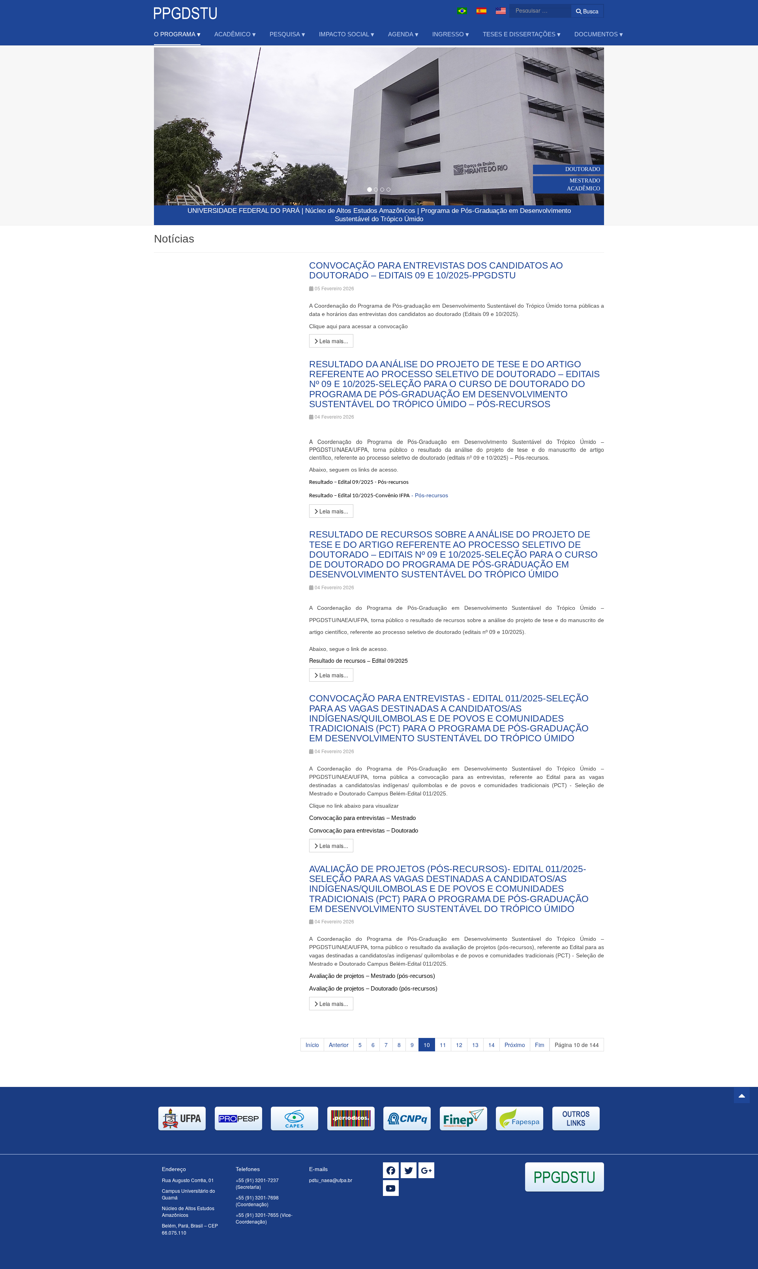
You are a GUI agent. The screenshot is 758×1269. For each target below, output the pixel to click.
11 (443, 1045)
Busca (590, 11)
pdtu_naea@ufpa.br (330, 1180)
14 (491, 1045)
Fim (539, 1045)
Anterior (339, 1045)
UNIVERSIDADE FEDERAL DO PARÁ (244, 210)
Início (312, 1045)
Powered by (568, 1201)
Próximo (515, 1045)
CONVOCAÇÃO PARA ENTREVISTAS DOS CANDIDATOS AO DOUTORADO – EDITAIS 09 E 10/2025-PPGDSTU (436, 270)
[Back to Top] (742, 1095)
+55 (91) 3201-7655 (257, 1214)
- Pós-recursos (378, 495)
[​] (391, 1170)
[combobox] (535, 10)
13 (475, 1045)
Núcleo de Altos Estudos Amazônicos (360, 210)
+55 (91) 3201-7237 (257, 1180)
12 (459, 1045)
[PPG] (185, 11)
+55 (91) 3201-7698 (257, 1197)
